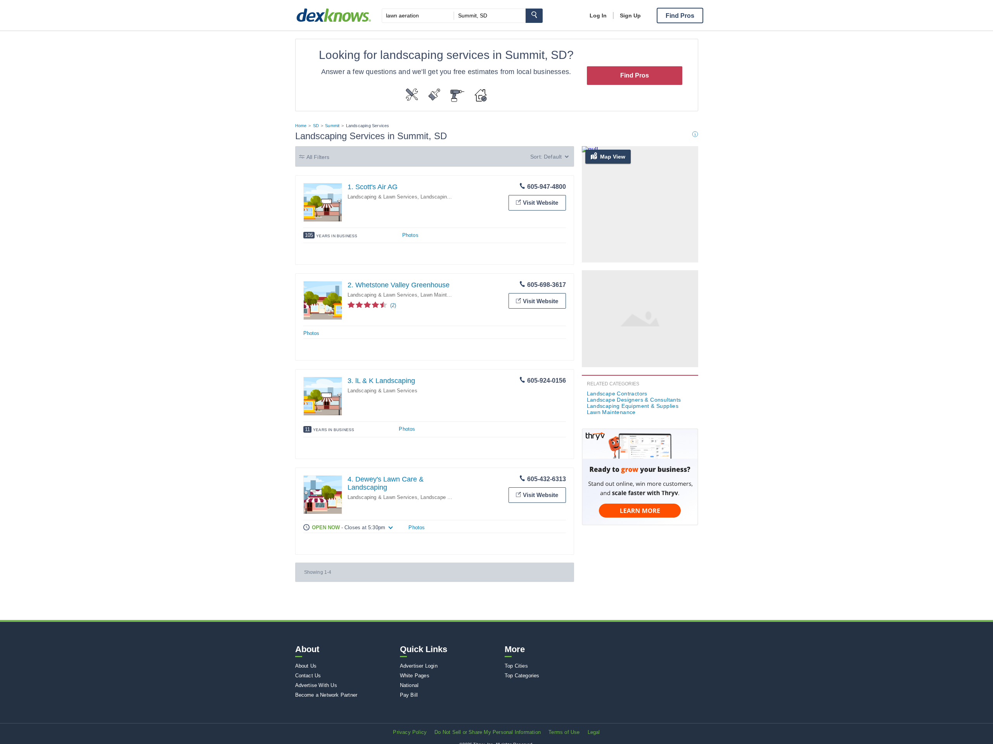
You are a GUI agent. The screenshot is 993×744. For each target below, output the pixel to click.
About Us (306, 666)
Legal (594, 732)
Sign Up (630, 15)
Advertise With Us (316, 685)
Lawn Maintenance (442, 295)
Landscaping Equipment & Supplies (633, 406)
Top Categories (522, 675)
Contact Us (308, 675)
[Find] (534, 16)
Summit (332, 125)
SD (316, 125)
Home (301, 125)
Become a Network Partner (326, 695)
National (409, 685)
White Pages (414, 675)
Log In (598, 15)
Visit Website (540, 202)
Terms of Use (564, 732)
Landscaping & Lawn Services (382, 197)
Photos (410, 235)
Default (553, 157)
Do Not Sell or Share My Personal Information (487, 732)
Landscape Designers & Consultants (634, 400)
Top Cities (516, 666)
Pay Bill (409, 695)
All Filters (318, 157)
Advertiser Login (419, 666)
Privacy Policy (410, 732)
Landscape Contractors (447, 497)
